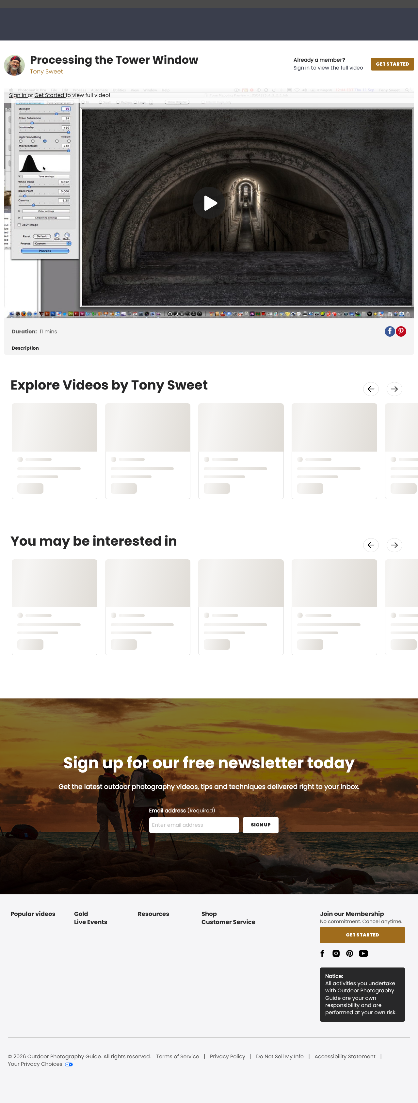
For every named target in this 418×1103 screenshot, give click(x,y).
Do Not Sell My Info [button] (280, 1056)
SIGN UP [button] (261, 825)
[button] (328, 64)
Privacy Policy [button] (227, 1056)
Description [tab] (25, 348)
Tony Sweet (46, 72)
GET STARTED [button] (392, 64)
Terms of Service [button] (177, 1056)
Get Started (50, 95)
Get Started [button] (362, 935)
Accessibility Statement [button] (345, 1056)
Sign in (18, 95)
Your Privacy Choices (35, 1064)
